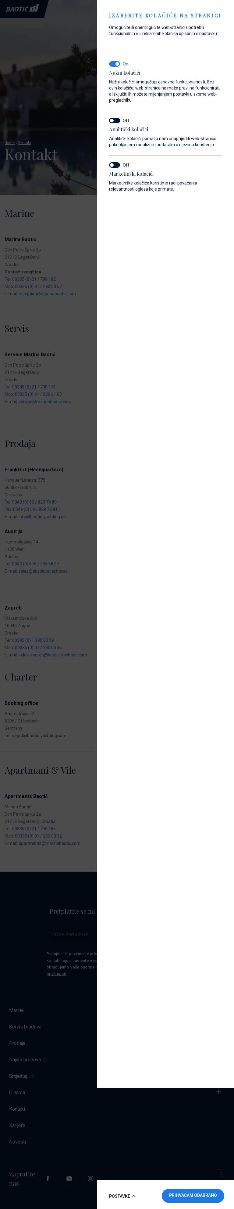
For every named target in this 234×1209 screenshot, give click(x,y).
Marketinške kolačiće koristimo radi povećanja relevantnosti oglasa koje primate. (153, 181)
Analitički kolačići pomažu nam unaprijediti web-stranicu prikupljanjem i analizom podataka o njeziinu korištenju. (162, 136)
